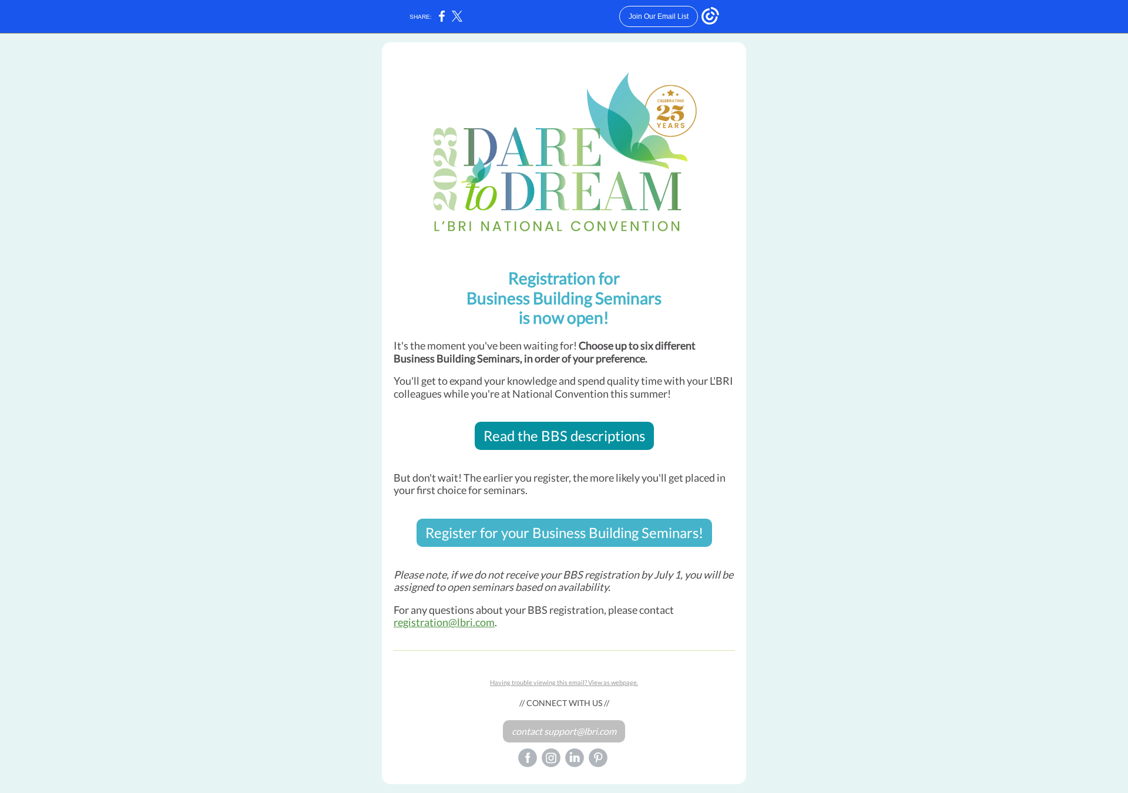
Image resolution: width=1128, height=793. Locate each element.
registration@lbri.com (444, 622)
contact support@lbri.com (564, 731)
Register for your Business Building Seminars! (564, 532)
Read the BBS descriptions (564, 435)
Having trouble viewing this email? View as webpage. (564, 682)
